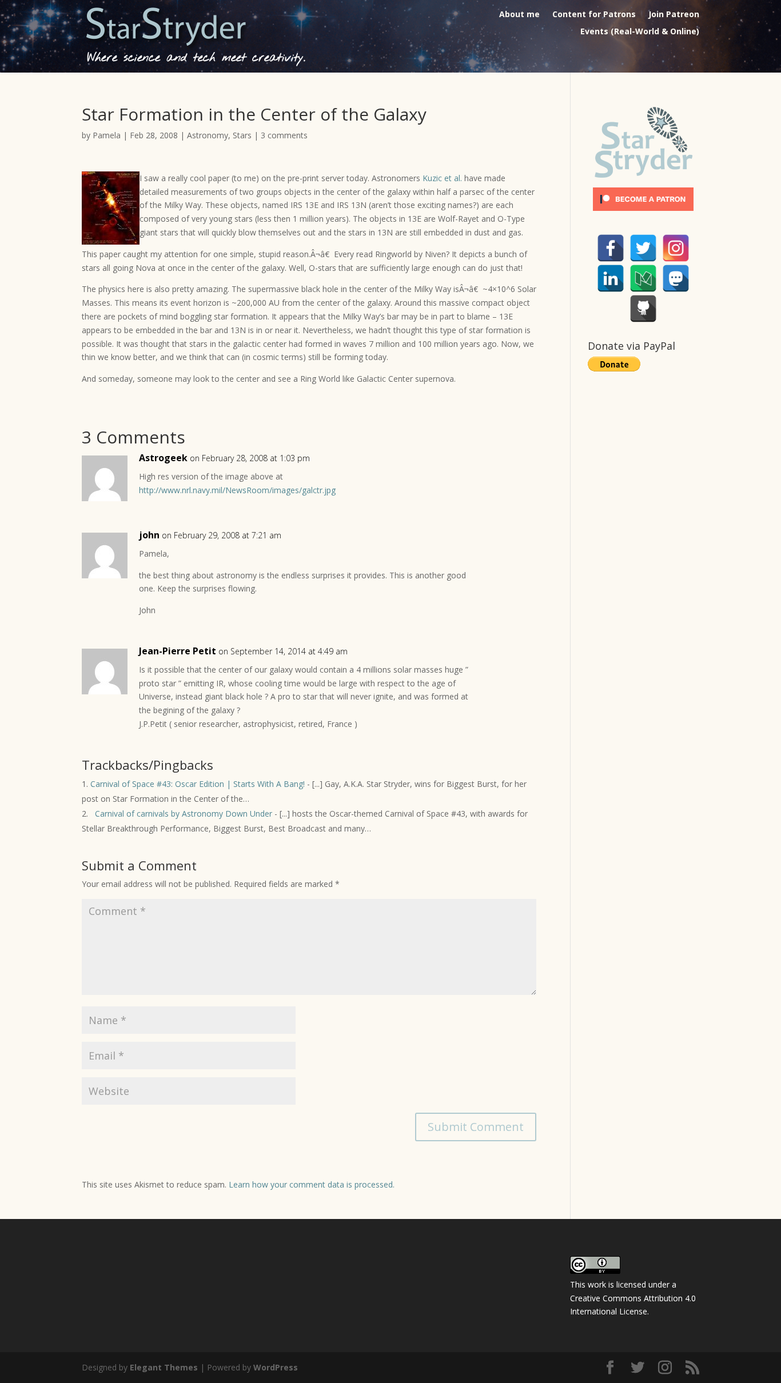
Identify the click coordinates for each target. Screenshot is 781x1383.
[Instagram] (676, 248)
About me (519, 14)
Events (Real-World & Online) (639, 32)
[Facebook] (610, 248)
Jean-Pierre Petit (177, 651)
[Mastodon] (676, 278)
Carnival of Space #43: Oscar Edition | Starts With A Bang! (197, 783)
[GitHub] (643, 308)
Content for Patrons (594, 14)
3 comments (284, 135)
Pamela (107, 135)
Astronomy (207, 135)
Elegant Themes (164, 1367)
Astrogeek (163, 457)
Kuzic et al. (442, 178)
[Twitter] (643, 248)
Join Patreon (673, 14)
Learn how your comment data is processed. (312, 1184)
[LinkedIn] (610, 278)
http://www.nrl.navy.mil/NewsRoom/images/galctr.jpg (237, 490)
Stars (242, 135)
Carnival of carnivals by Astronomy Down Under (181, 813)
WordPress (275, 1367)
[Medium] (643, 278)
